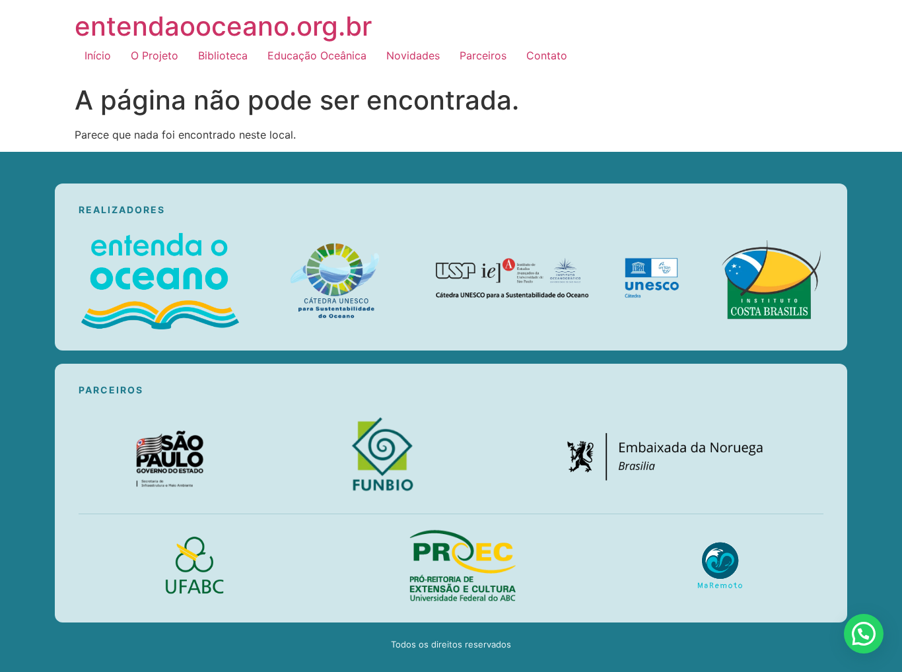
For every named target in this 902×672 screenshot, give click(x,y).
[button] (864, 634)
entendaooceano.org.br (223, 26)
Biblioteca (223, 55)
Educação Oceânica (316, 55)
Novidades (413, 55)
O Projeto (154, 55)
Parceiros (483, 55)
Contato (546, 55)
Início (98, 55)
